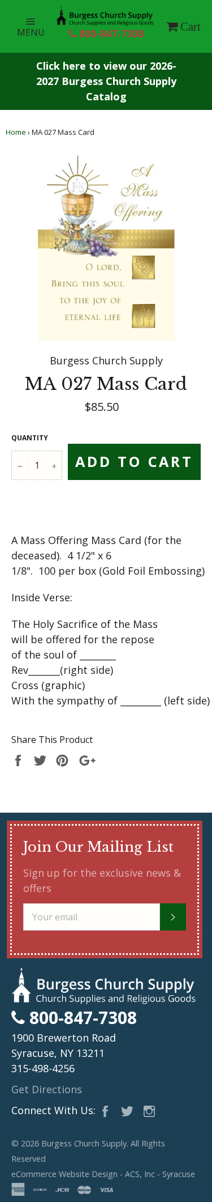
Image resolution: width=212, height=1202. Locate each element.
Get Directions (46, 1089)
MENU (36, 26)
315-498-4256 (43, 1068)
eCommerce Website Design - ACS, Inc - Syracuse (103, 1174)
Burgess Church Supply (84, 1143)
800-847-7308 (110, 33)
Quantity (29, 438)
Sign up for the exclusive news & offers (102, 880)
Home (16, 132)
